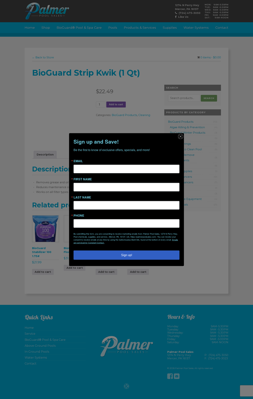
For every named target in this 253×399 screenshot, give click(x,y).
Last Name (82, 197)
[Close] (180, 136)
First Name (83, 179)
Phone (79, 215)
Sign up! (126, 254)
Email (78, 160)
